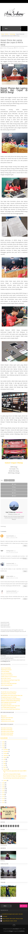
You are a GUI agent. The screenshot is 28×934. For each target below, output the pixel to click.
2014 (3, 798)
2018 (3, 790)
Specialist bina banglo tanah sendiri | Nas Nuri (12, 914)
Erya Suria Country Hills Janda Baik (8, 683)
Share (14, 487)
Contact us (24, 905)
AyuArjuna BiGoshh (11, 591)
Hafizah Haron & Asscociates (7, 721)
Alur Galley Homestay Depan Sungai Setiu (10, 680)
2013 (3, 800)
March (4, 767)
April (4, 765)
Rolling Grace (9, 550)
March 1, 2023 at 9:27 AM (11, 537)
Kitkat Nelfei (9, 576)
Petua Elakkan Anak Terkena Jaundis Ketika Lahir (11, 695)
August (5, 757)
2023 (3, 747)
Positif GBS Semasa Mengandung (8, 692)
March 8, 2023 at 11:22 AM (12, 577)
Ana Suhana (16, 928)
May (4, 763)
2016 (3, 794)
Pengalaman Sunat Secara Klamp (8, 693)
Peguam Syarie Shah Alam (7, 717)
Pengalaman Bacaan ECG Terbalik (8, 697)
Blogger (11, 931)
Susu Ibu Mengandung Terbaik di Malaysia (10, 698)
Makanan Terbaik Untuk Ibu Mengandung (10, 700)
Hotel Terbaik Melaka (6, 668)
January (5, 780)
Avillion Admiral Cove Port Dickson (9, 676)
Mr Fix (6, 34)
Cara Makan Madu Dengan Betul (8, 707)
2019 (3, 788)
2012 (3, 802)
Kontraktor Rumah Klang (6, 728)
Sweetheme (21, 931)
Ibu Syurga (4, 916)
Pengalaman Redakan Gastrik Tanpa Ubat (10, 705)
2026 (3, 741)
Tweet (14, 484)
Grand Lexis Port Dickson (7, 675)
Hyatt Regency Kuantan (6, 669)
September (6, 755)
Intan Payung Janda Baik (6, 685)
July (4, 759)
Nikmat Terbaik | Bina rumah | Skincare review (12, 918)
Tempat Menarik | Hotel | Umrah (9, 920)
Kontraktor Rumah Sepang (7, 733)
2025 (3, 743)
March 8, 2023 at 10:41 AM (12, 565)
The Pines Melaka (5, 671)
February (5, 769)
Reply (25, 545)
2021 (3, 784)
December (5, 749)
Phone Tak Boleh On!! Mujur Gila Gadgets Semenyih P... (15, 776)
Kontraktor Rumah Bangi (6, 729)
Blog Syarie (4, 716)
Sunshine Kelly (10, 563)
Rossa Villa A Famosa (6, 678)
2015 (3, 796)
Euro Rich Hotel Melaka (6, 673)
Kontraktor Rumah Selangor (7, 731)
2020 (3, 786)
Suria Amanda (10, 536)
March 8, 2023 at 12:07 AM (12, 552)
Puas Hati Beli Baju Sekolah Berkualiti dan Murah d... (14, 778)
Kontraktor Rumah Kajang (7, 734)
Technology (12, 34)
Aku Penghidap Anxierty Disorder (8, 702)
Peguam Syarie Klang (6, 719)
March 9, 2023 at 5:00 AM (11, 592)
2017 (3, 792)
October (5, 753)
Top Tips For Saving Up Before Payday (11, 774)
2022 (3, 782)
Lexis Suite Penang (5, 681)
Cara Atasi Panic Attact (6, 704)
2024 (3, 745)
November (5, 751)
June (4, 761)
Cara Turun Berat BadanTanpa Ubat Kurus (10, 709)
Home (2, 34)
